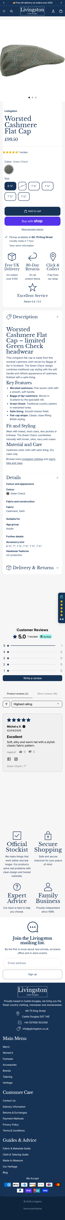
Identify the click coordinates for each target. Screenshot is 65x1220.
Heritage (7, 1082)
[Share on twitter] (16, 759)
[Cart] (61, 11)
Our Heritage (10, 1166)
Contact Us (9, 1100)
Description (25, 316)
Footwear (8, 1058)
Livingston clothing (32, 458)
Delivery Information (14, 1106)
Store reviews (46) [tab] (47, 693)
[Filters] (6, 704)
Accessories (9, 1064)
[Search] (11, 11)
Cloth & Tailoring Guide (15, 1154)
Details (13, 477)
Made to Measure (13, 1160)
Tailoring (7, 1076)
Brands (7, 1070)
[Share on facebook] (9, 759)
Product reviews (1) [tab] (17, 693)
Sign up (32, 974)
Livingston (37, 1201)
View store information (21, 245)
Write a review (32, 678)
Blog (5, 1172)
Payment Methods (13, 1118)
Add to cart (34, 211)
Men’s (6, 1046)
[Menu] (4, 11)
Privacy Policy (11, 1124)
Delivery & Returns (33, 567)
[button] (10, 152)
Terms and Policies (32, 1208)
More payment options (32, 229)
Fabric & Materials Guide (17, 1148)
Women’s (8, 1052)
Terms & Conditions (14, 1130)
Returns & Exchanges (15, 1112)
